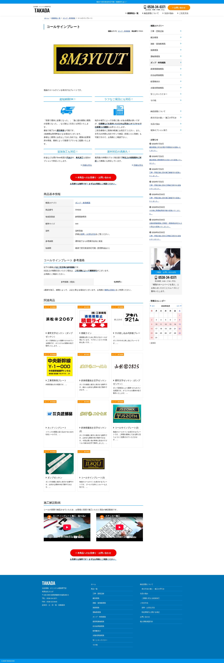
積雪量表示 (155, 81)
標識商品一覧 (132, 13)
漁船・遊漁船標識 (157, 43)
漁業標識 (154, 50)
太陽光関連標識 (157, 87)
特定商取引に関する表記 (151, 612)
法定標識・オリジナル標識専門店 (42, 10)
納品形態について (151, 13)
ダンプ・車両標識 (69, 18)
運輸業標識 (155, 56)
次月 (178, 306)
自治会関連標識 (157, 75)
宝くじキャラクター (158, 94)
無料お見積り (110, 289)
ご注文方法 (183, 13)
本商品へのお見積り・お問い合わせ (94, 177)
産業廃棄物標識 (157, 68)
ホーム (46, 18)
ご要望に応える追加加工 (151, 598)
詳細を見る (87, 165)
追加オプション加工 (158, 130)
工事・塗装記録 (157, 31)
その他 (153, 100)
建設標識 (154, 37)
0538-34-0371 (167, 277)
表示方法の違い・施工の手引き (163, 117)
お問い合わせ (179, 7)
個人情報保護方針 (146, 621)
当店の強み (169, 13)
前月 (153, 306)
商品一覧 (94, 589)
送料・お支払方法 (88, 234)
